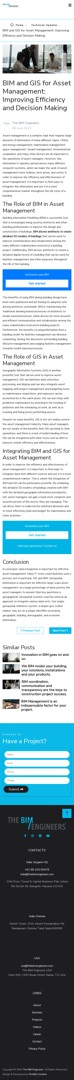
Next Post (59, 630)
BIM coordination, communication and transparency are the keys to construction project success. (44, 687)
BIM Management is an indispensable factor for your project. (43, 705)
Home (20, 25)
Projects (37, 1020)
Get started (37, 283)
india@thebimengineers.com (37, 874)
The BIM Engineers (33, 1069)
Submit (14, 789)
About (37, 1005)
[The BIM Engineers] (16, 5)
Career (37, 1034)
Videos (37, 1027)
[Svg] (66, 813)
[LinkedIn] (40, 835)
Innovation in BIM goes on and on (45, 656)
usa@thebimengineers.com (37, 966)
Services (37, 1012)
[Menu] (69, 5)
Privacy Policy (37, 1049)
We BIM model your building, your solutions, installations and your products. (44, 670)
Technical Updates (44, 25)
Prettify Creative (38, 1074)
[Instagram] (32, 835)
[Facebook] (25, 835)
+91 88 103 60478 (37, 870)
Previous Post (31, 630)
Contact (37, 1041)
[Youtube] (48, 835)
